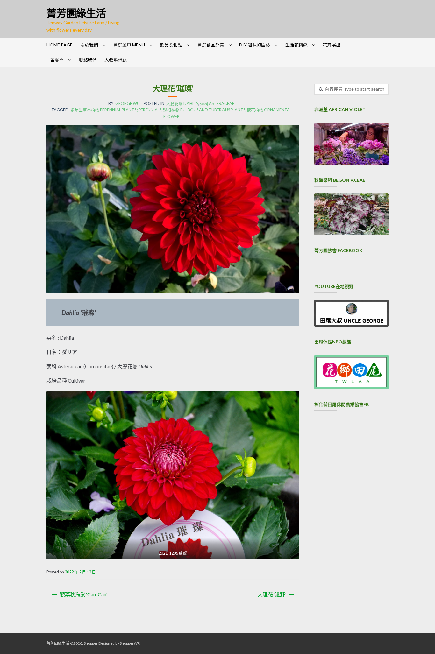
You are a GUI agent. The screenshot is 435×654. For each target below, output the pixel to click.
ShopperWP (129, 643)
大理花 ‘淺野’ (272, 594)
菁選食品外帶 (210, 44)
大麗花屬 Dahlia (182, 103)
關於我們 (89, 44)
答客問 (57, 59)
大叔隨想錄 (115, 59)
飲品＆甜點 (171, 44)
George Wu (127, 103)
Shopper (91, 643)
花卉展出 (331, 44)
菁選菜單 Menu (129, 44)
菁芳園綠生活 (76, 13)
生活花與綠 (296, 44)
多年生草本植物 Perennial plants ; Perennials (115, 109)
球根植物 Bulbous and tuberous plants (204, 109)
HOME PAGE (59, 44)
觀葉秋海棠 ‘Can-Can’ (83, 594)
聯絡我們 (88, 59)
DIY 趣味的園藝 (254, 44)
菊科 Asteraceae (217, 103)
